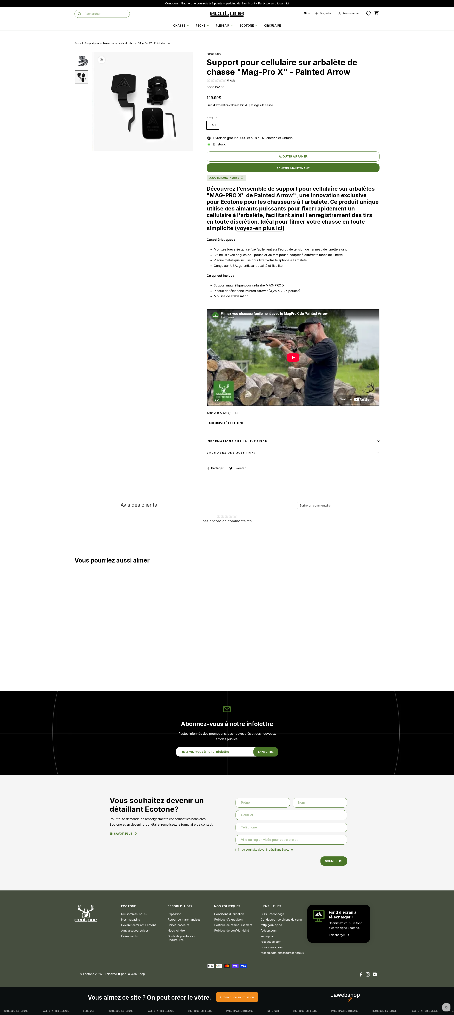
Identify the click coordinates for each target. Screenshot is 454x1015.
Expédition (174, 914)
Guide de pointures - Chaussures (181, 938)
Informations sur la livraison (237, 441)
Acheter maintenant (293, 168)
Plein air (223, 25)
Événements (129, 936)
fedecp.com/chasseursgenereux (281, 953)
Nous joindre (176, 930)
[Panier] (376, 13)
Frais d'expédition (218, 105)
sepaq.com (268, 936)
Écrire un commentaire (315, 505)
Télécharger (337, 935)
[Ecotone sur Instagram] (368, 974)
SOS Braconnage (272, 914)
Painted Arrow (214, 53)
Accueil (78, 43)
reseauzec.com (271, 941)
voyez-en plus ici (260, 228)
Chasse (179, 25)
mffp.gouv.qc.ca (271, 925)
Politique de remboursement (233, 925)
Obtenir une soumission (237, 997)
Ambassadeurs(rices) (135, 930)
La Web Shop (136, 974)
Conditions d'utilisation (229, 914)
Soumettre (333, 861)
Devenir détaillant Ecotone (138, 925)
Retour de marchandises (184, 919)
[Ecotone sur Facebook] (361, 974)
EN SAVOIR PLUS (121, 833)
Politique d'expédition (228, 919)
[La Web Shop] (345, 997)
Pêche (201, 25)
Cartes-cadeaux (178, 925)
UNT (212, 125)
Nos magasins (130, 919)
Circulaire (272, 25)
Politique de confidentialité (231, 930)
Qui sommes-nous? (134, 914)
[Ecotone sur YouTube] (375, 974)
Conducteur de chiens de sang (281, 919)
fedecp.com (268, 930)
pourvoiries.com (272, 947)
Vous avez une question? (231, 452)
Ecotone (247, 25)
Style (212, 118)
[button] (306, 13)
